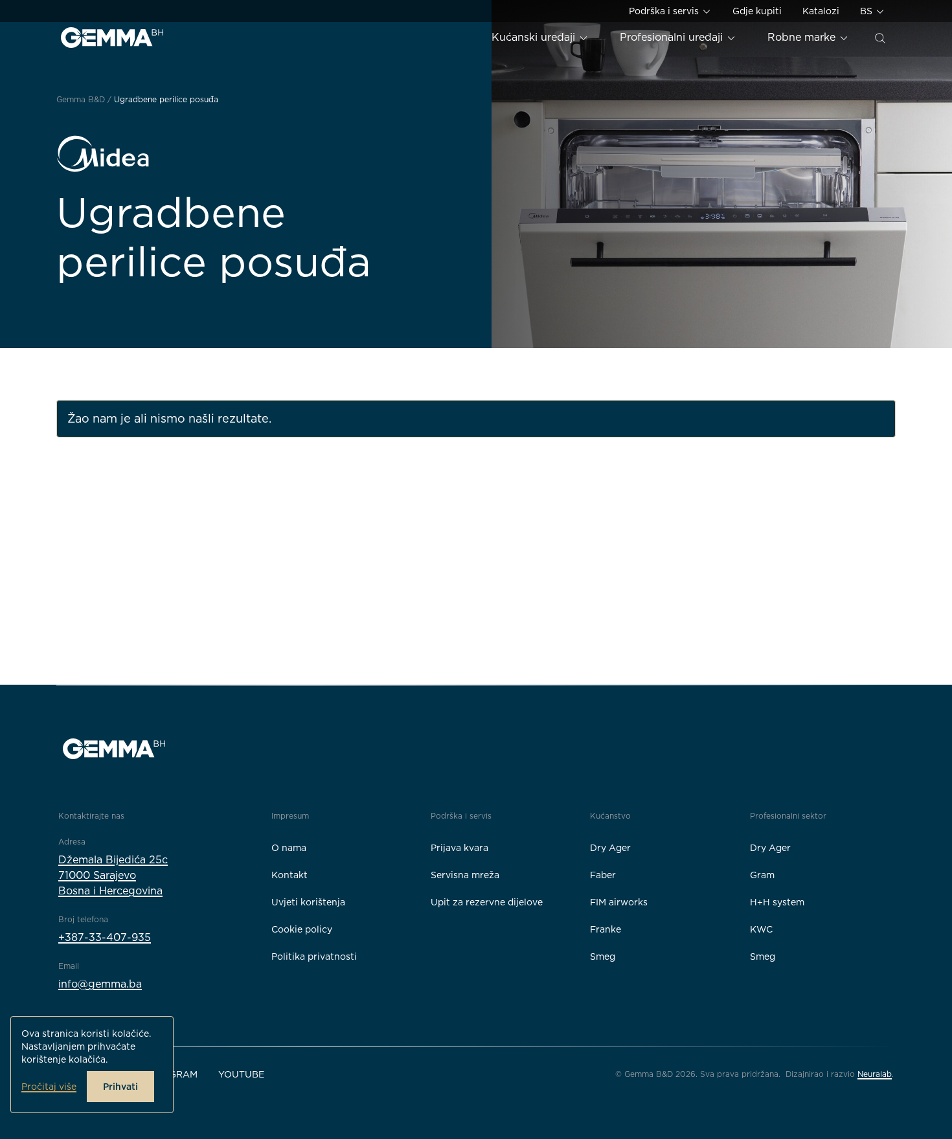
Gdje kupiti (757, 11)
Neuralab (874, 1074)
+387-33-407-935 (104, 937)
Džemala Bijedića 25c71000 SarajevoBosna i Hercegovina (113, 875)
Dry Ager (610, 848)
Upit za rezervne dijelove (487, 902)
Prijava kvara (459, 848)
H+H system (777, 902)
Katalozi (820, 11)
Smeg (602, 956)
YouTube (241, 1074)
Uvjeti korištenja (308, 902)
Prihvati (120, 1086)
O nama (288, 848)
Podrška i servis (665, 11)
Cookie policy (301, 929)
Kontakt (289, 875)
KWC (761, 929)
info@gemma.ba (100, 984)
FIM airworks (619, 902)
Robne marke (803, 37)
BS (867, 11)
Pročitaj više (48, 1086)
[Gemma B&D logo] (112, 37)
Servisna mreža (465, 875)
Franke (605, 929)
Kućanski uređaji (535, 37)
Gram (762, 875)
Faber (603, 875)
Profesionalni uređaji (673, 37)
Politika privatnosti (314, 956)
